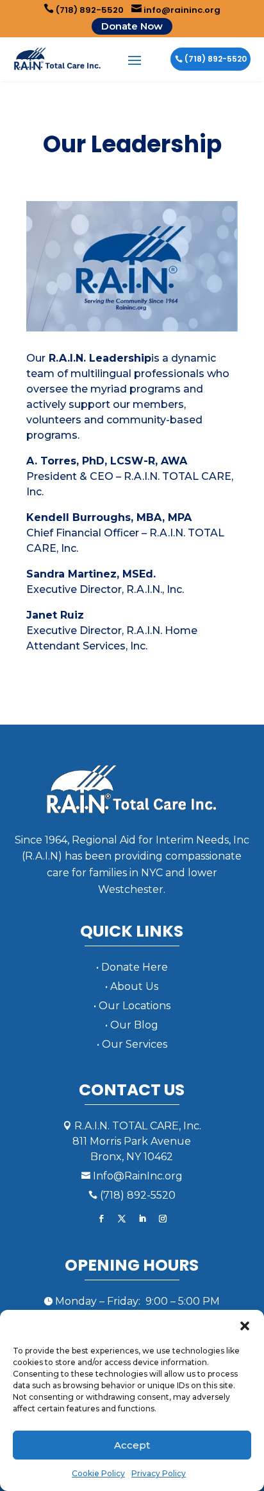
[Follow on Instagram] (162, 1218)
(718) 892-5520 (84, 10)
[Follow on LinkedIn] (142, 1218)
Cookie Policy (98, 1473)
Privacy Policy (158, 1473)
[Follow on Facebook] (101, 1218)
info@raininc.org (175, 10)
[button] (244, 1325)
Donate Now (132, 26)
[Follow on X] (121, 1218)
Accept (132, 1445)
